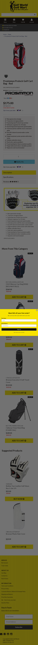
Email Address (4, 323)
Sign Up (19, 329)
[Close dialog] (37, 310)
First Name (3, 318)
